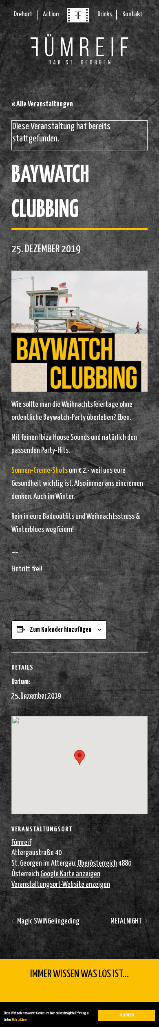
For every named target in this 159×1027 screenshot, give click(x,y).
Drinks (104, 14)
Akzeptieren (126, 1015)
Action (51, 14)
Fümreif (21, 842)
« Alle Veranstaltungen (42, 104)
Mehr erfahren (19, 1020)
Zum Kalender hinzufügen (60, 629)
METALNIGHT (126, 921)
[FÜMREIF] (78, 20)
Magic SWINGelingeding (48, 921)
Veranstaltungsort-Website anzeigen (60, 884)
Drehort (23, 14)
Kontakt (132, 14)
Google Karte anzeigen (70, 874)
